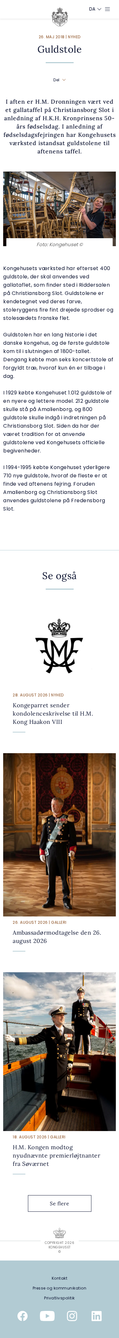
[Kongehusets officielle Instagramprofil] (72, 1317)
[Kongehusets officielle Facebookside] (22, 1317)
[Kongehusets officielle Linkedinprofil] (96, 1317)
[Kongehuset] (59, 16)
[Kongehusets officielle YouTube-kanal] (47, 1317)
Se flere (59, 1203)
